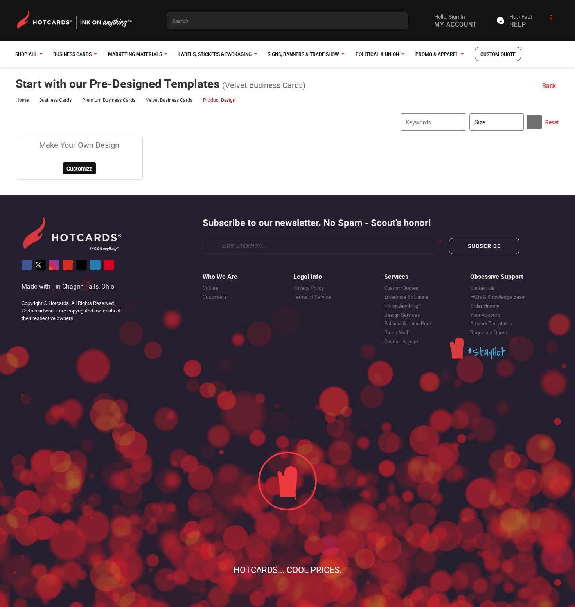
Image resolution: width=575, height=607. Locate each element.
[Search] (534, 122)
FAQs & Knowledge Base (497, 296)
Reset (552, 122)
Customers (215, 296)
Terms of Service (312, 296)
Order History (484, 305)
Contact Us (482, 287)
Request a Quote (488, 332)
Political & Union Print (407, 323)
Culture (210, 287)
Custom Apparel (401, 341)
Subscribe (484, 246)
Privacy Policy (308, 287)
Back (549, 85)
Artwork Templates (491, 323)
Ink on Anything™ (402, 305)
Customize (79, 168)
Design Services (402, 314)
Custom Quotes (401, 287)
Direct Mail (396, 332)
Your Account (485, 314)
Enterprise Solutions (406, 296)
